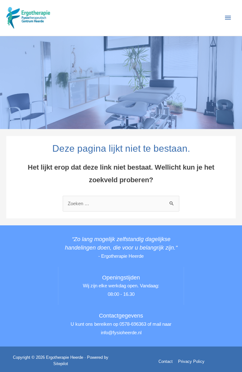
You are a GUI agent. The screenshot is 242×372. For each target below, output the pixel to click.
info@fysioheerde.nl (121, 332)
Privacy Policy (191, 361)
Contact (165, 361)
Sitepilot (60, 363)
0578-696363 (132, 324)
